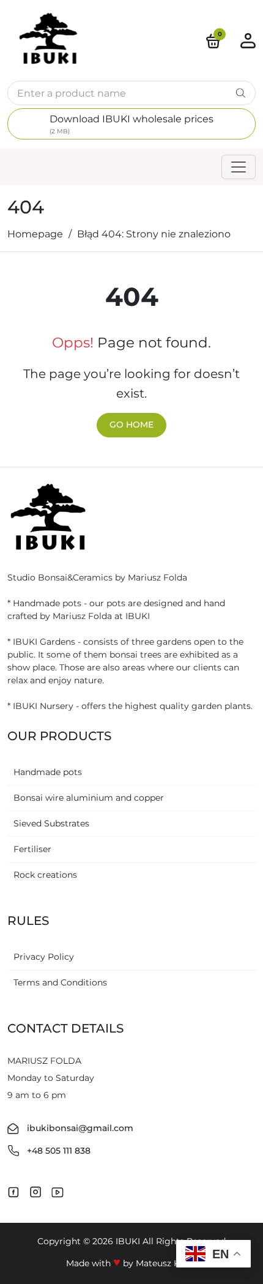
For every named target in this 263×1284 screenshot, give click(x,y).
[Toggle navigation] (238, 167)
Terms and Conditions (60, 982)
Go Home (131, 424)
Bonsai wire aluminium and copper (88, 797)
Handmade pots (47, 771)
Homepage (35, 234)
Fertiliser (32, 849)
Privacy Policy (43, 956)
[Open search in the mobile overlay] (131, 93)
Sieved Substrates (51, 823)
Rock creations (45, 874)
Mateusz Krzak (167, 1263)
